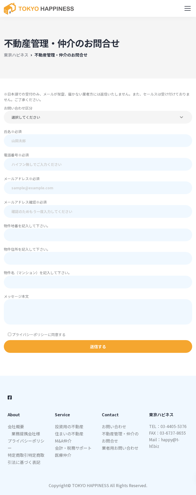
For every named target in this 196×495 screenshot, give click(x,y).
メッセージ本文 (16, 296)
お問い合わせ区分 (18, 108)
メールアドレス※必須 (22, 178)
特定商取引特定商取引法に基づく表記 (26, 458)
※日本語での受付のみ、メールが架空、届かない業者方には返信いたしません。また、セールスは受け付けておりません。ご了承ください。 (97, 96)
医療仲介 (63, 455)
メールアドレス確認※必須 (25, 202)
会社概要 (16, 426)
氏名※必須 (13, 131)
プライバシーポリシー (26, 444)
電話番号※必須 (16, 154)
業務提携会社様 (25, 434)
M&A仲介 (63, 441)
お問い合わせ (114, 426)
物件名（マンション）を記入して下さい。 (38, 272)
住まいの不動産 (69, 434)
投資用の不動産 (69, 426)
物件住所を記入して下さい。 (27, 249)
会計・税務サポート (73, 448)
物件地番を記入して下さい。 (27, 225)
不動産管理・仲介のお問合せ (120, 437)
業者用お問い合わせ (120, 448)
